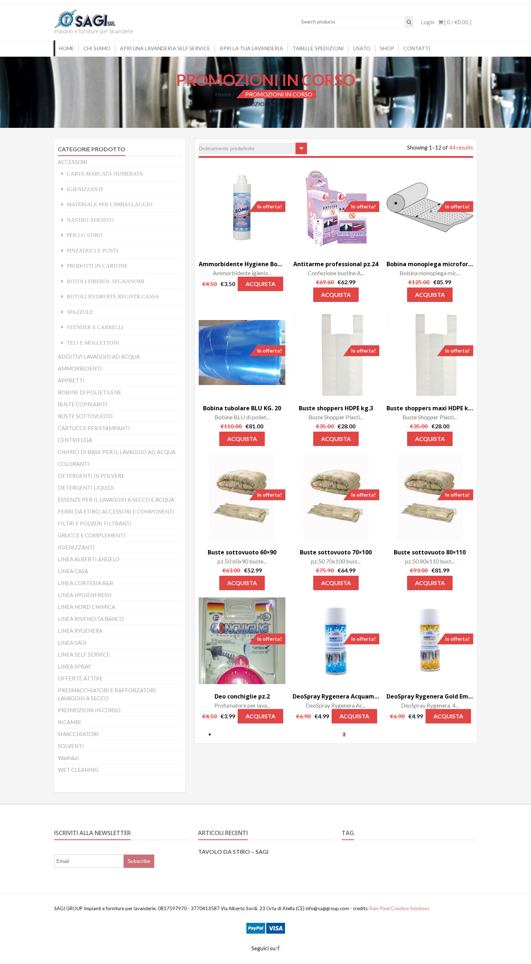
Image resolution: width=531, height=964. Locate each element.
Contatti (417, 48)
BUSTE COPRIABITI (82, 404)
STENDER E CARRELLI (95, 327)
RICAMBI (69, 722)
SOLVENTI (71, 746)
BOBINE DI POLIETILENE (89, 392)
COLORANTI (73, 464)
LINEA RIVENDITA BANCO (91, 618)
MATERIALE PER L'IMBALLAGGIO (109, 204)
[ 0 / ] (457, 22)
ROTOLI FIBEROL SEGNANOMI (105, 281)
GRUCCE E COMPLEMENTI (91, 535)
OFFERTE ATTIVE (80, 678)
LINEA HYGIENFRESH (84, 595)
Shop (387, 48)
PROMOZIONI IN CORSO (89, 710)
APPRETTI (71, 380)
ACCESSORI (72, 162)
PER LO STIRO (84, 235)
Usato (362, 48)
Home (66, 48)
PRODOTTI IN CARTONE (97, 265)
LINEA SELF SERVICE (84, 654)
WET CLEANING (78, 769)
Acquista (260, 283)
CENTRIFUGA (75, 440)
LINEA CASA (73, 571)
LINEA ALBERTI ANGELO (89, 559)
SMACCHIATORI (78, 734)
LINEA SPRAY (74, 666)
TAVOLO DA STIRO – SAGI (233, 851)
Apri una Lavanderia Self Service (165, 48)
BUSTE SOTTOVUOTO (85, 416)
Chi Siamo (97, 48)
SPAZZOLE (80, 312)
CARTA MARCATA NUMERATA (105, 173)
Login (428, 22)
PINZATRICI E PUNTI (92, 250)
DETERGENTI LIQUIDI (86, 487)
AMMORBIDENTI (80, 368)
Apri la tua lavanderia (251, 48)
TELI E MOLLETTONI (93, 342)
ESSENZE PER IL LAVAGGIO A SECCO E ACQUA (116, 499)
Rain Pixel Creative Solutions (398, 908)
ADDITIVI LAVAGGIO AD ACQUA (99, 356)
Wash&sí (68, 758)
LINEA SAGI (72, 642)
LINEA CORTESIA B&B (85, 583)
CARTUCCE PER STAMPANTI (94, 428)
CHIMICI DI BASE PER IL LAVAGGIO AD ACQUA (117, 452)
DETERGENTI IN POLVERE (91, 475)
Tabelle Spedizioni (318, 48)
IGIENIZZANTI (85, 189)
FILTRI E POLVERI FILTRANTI (94, 523)
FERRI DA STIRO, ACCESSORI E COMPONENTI (116, 511)
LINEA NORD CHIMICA (86, 607)
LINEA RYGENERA (80, 630)
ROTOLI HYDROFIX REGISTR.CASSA (113, 296)
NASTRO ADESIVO (90, 219)
